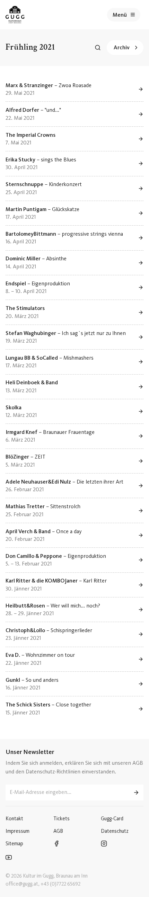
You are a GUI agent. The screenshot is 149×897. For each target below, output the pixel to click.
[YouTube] (24, 858)
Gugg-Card (112, 818)
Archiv (122, 47)
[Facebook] (72, 844)
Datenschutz (115, 831)
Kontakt (14, 818)
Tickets (61, 818)
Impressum (17, 831)
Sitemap (14, 843)
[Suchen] (97, 47)
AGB (58, 831)
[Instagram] (119, 844)
